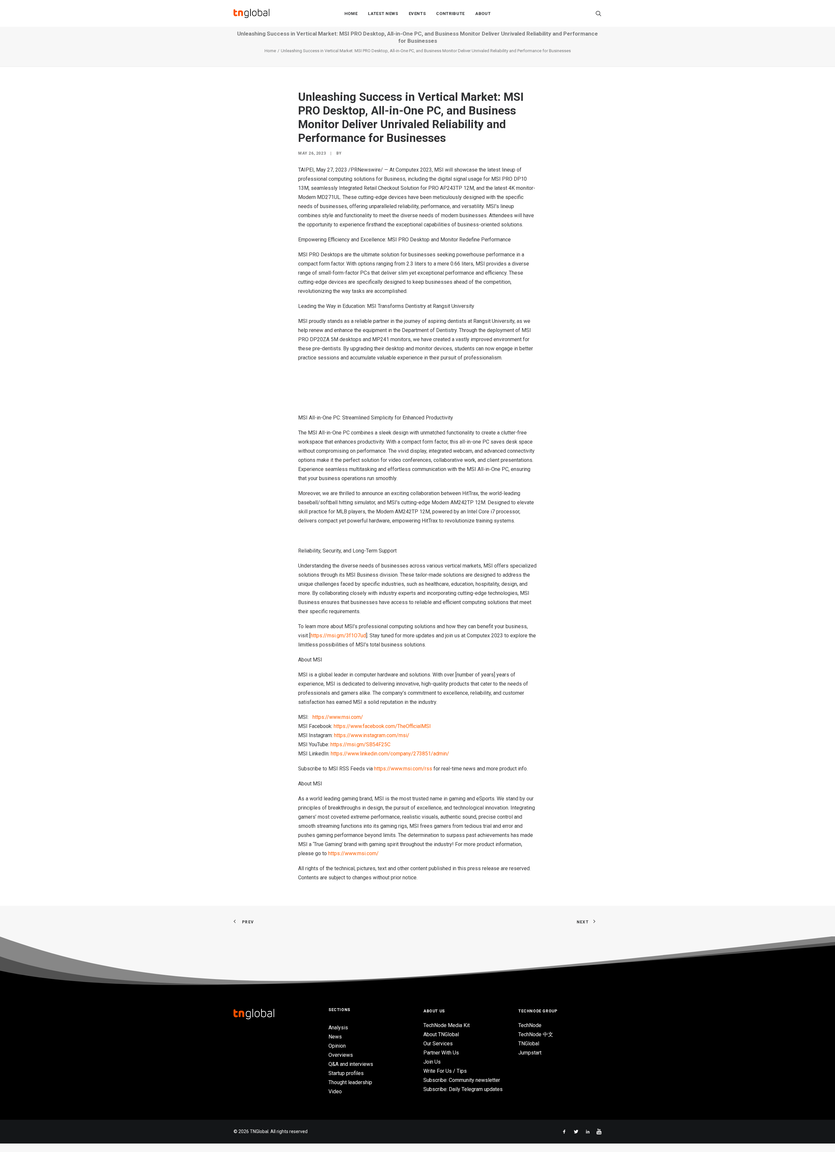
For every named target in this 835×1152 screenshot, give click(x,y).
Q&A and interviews (350, 1064)
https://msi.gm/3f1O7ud (338, 635)
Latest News (383, 13)
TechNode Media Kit (446, 1025)
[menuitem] (351, 13)
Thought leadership (350, 1082)
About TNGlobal (441, 1034)
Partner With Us (441, 1053)
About (483, 13)
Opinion (337, 1046)
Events (417, 13)
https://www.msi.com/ (337, 717)
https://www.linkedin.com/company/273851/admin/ (390, 753)
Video (335, 1091)
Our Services (438, 1043)
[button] (598, 13)
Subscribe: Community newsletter (461, 1080)
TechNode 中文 (535, 1034)
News (335, 1037)
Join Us (432, 1062)
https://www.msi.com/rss (403, 768)
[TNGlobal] (251, 13)
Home (351, 13)
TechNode (529, 1025)
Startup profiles (346, 1073)
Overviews (340, 1055)
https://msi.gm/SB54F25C (360, 744)
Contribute (450, 13)
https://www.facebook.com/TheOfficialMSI (382, 726)
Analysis (338, 1027)
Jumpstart (529, 1053)
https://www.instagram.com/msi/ (371, 735)
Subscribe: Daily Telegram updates (463, 1089)
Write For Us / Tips (445, 1071)
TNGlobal (528, 1043)
